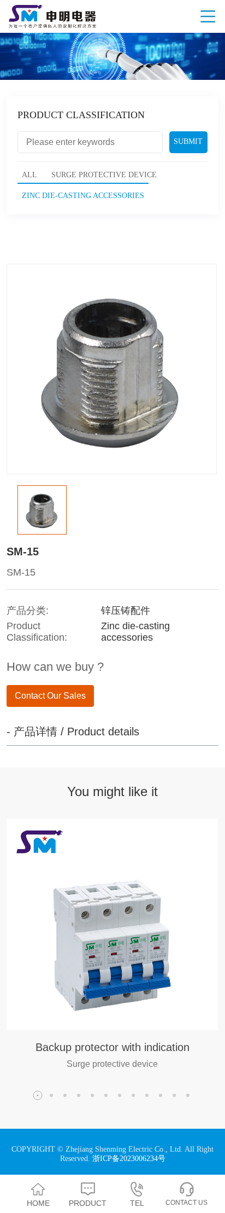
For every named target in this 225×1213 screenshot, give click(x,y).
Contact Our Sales (50, 695)
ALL (29, 175)
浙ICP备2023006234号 (128, 1158)
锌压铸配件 (125, 610)
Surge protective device (104, 175)
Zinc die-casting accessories (83, 195)
